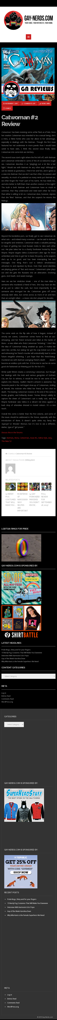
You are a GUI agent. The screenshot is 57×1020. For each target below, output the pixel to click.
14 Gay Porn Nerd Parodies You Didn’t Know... (34, 499)
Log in (3, 693)
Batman (10, 438)
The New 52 (6, 441)
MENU (28, 3)
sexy (50, 438)
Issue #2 (33, 438)
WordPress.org (7, 702)
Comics (8, 108)
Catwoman (24, 438)
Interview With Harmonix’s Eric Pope (15, 656)
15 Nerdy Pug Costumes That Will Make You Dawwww (21, 653)
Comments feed (7, 699)
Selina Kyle (42, 438)
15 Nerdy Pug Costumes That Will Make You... (10, 499)
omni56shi (30, 460)
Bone (16, 438)
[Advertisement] (28, 956)
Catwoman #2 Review (19, 120)
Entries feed (5, 696)
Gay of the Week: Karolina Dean (13, 659)
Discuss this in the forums (12, 432)
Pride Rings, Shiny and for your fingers (15, 650)
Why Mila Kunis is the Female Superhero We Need (20, 661)
